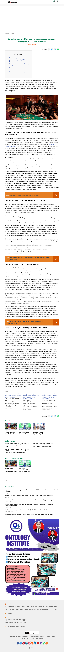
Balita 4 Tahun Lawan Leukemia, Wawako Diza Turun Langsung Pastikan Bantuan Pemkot (10, 432)
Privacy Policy (25, 636)
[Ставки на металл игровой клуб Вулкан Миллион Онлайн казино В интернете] (14, 401)
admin (29, 44)
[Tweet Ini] (52, 49)
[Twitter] (20, 643)
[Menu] (6, 1)
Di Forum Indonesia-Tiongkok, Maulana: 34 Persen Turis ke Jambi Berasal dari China (29, 514)
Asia (8, 617)
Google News (41, 636)
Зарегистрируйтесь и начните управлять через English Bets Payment (18, 60)
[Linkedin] (35, 643)
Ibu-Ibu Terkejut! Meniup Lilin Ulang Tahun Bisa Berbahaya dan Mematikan (31, 606)
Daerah (34, 44)
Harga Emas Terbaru (37, 638)
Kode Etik (17, 636)
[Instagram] (29, 643)
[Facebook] (18, 643)
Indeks (11, 636)
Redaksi (33, 636)
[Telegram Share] (55, 49)
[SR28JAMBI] (12, 2)
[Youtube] (38, 643)
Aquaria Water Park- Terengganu (16, 620)
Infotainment (11, 604)
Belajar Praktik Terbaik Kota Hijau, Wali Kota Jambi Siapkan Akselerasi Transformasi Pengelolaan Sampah (29, 504)
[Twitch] (41, 643)
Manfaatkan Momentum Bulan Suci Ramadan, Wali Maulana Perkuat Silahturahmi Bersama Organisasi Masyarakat (25, 432)
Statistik (9, 613)
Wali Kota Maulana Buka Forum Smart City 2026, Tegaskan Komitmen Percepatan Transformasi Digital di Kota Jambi (39, 432)
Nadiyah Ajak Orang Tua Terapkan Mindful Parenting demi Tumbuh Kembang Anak (29, 495)
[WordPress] (26, 643)
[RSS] (46, 643)
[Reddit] (32, 643)
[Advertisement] (32, 20)
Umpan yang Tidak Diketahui (16, 626)
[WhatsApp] (44, 643)
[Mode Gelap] (54, 1)
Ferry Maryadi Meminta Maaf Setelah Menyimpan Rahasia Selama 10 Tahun (31, 609)
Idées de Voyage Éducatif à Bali (15, 622)
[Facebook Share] (49, 49)
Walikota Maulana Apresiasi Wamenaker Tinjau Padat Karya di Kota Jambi (26, 510)
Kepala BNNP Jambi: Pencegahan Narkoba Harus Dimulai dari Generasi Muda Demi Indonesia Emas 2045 (31, 490)
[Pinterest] (23, 643)
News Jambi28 (51, 636)
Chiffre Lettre (25, 638)
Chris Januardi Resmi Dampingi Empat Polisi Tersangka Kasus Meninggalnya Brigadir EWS (31, 500)
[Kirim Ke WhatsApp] (58, 49)
